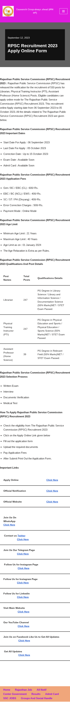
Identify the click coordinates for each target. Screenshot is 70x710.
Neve (21, 706)
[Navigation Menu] (63, 11)
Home (6, 689)
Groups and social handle (36, 698)
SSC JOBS (9, 698)
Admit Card (52, 694)
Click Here (52, 491)
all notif (41, 689)
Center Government (15, 694)
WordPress (46, 706)
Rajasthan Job (23, 689)
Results (35, 694)
